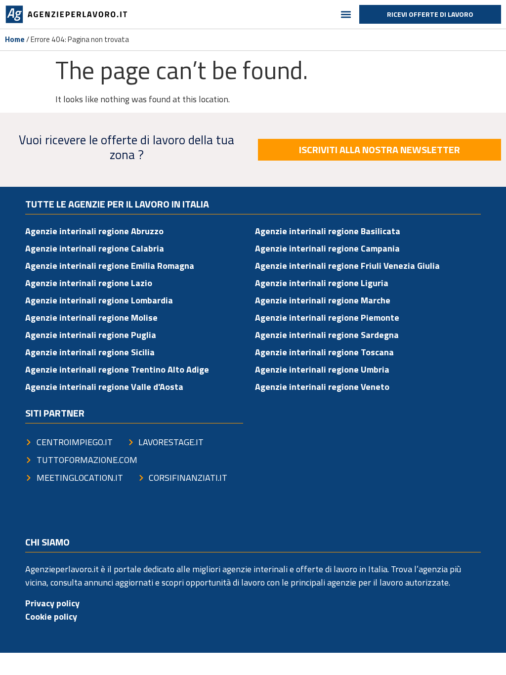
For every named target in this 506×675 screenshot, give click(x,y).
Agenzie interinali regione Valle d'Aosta (104, 386)
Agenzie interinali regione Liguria (321, 283)
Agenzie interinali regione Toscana (324, 352)
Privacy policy (52, 603)
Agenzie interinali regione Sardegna (327, 334)
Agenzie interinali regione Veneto (322, 386)
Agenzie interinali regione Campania (327, 248)
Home (15, 39)
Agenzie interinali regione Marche (322, 300)
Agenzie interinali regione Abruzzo (94, 231)
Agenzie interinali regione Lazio (88, 283)
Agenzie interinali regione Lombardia (99, 300)
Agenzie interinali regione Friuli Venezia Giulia (347, 265)
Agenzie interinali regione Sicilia (90, 352)
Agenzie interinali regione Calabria (94, 248)
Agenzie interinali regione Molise (91, 317)
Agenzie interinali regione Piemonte (327, 317)
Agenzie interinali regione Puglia (90, 334)
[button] (346, 14)
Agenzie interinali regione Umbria (322, 369)
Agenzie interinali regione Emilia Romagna (109, 265)
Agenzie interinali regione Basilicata (327, 231)
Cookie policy (51, 616)
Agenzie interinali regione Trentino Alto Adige (117, 369)
